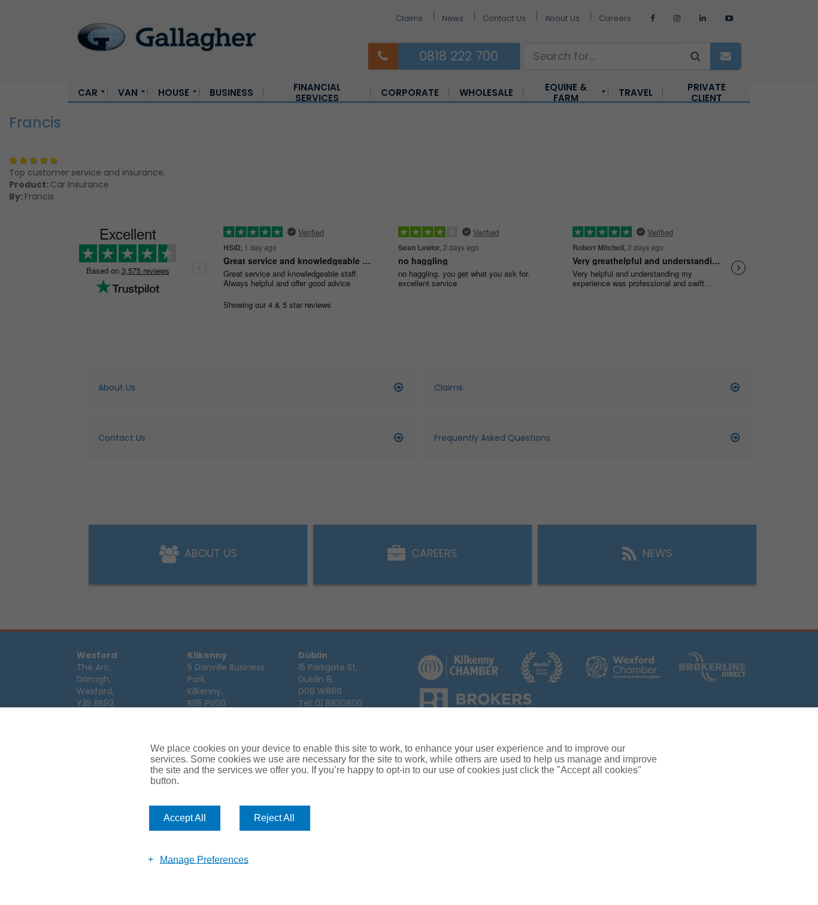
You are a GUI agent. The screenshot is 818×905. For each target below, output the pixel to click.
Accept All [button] (184, 818)
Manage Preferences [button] (204, 859)
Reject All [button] (274, 818)
